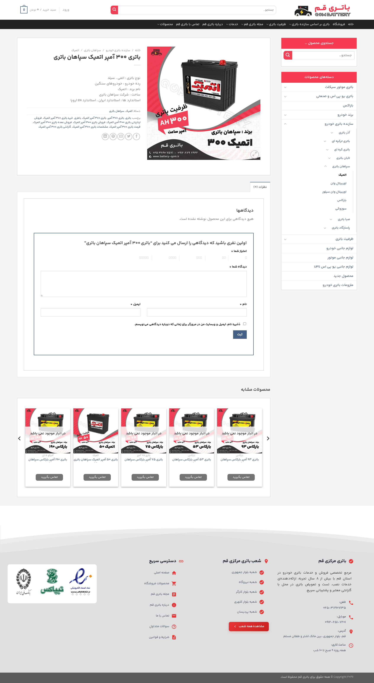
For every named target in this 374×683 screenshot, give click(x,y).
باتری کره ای (342, 149)
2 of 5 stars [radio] (217, 258)
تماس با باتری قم (187, 24)
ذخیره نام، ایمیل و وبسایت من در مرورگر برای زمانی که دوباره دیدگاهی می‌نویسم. (187, 324)
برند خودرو (345, 115)
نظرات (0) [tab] (260, 187)
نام (243, 304)
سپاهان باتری (341, 166)
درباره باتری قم (212, 24)
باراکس (348, 105)
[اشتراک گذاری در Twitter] (128, 136)
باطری (77, 118)
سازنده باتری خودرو (339, 124)
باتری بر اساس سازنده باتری (311, 24)
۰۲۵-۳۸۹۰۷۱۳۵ (334, 607)
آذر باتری (344, 132)
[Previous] (267, 447)
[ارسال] (114, 10)
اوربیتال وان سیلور (334, 192)
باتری (128, 118)
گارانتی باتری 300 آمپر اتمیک (55, 127)
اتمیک (343, 175)
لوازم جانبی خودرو (339, 248)
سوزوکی (341, 208)
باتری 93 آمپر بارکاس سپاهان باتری (240, 462)
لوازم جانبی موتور (340, 257)
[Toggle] (285, 87)
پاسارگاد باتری (341, 228)
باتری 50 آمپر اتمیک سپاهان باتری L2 (96, 462)
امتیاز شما (239, 251)
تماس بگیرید (241, 477)
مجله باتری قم (253, 24)
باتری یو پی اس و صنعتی (334, 96)
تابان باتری (343, 158)
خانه (351, 24)
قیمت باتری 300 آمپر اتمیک (124, 127)
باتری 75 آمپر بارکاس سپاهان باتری (143, 462)
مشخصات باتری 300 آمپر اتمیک (90, 127)
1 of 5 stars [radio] (240, 258)
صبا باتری (344, 219)
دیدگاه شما (238, 266)
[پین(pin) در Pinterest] (113, 136)
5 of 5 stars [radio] (138, 258)
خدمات (233, 24)
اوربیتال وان (338, 183)
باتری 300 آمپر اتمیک (94, 118)
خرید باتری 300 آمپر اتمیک (58, 118)
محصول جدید (343, 276)
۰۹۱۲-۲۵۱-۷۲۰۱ (335, 622)
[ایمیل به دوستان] (120, 136)
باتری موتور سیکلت (339, 87)
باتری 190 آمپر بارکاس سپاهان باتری (47, 462)
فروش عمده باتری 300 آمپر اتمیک (52, 122)
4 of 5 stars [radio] (166, 258)
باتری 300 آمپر (116, 118)
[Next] (19, 447)
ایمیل (135, 304)
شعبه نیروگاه (248, 582)
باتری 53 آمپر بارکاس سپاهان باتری (191, 462)
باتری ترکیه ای (341, 141)
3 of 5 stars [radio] (193, 258)
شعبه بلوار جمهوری (244, 572)
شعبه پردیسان (247, 612)
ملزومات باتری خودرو (338, 285)
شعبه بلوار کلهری (245, 602)
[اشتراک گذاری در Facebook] (136, 136)
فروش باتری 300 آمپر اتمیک (89, 122)
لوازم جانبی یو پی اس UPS (333, 266)
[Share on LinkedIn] (105, 136)
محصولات (166, 24)
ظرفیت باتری (277, 24)
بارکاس (342, 200)
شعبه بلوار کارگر (246, 592)
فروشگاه (339, 24)
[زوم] (254, 154)
